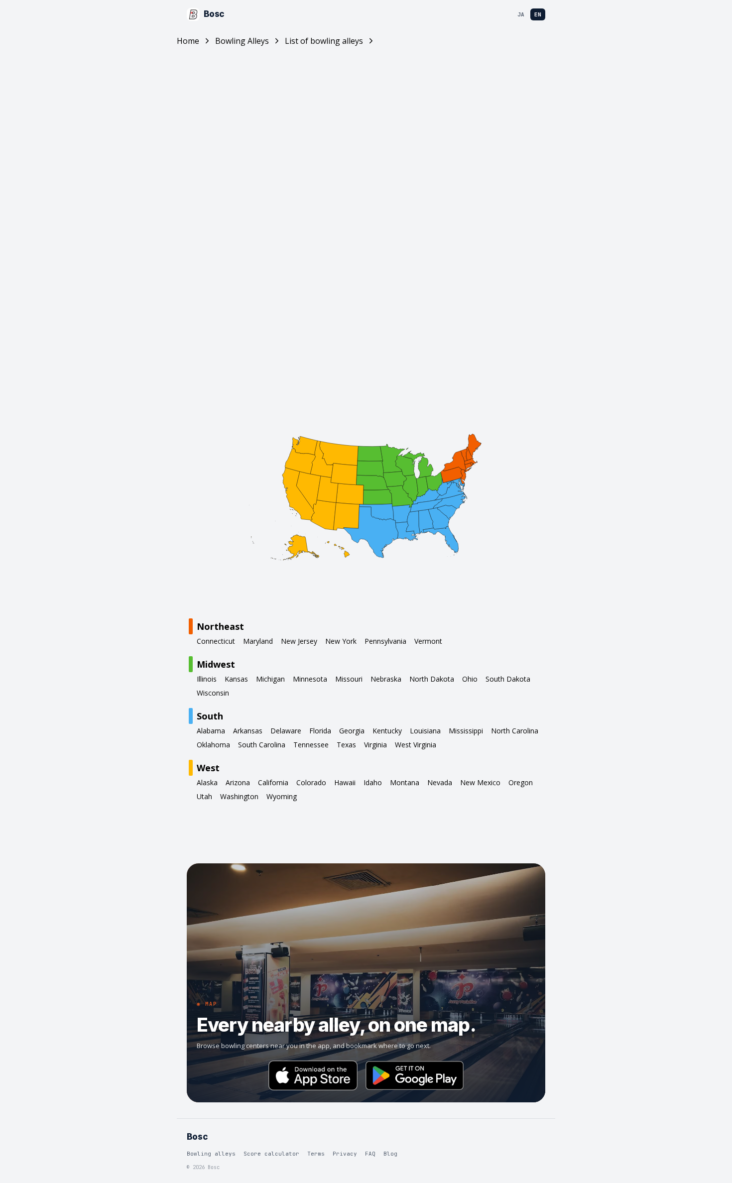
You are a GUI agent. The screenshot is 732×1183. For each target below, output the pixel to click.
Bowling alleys (211, 1153)
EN (537, 14)
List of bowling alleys (324, 40)
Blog (390, 1153)
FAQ (370, 1153)
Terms (316, 1153)
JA (520, 14)
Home (188, 40)
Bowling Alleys (242, 40)
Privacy (345, 1153)
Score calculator (271, 1153)
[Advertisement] (366, 146)
